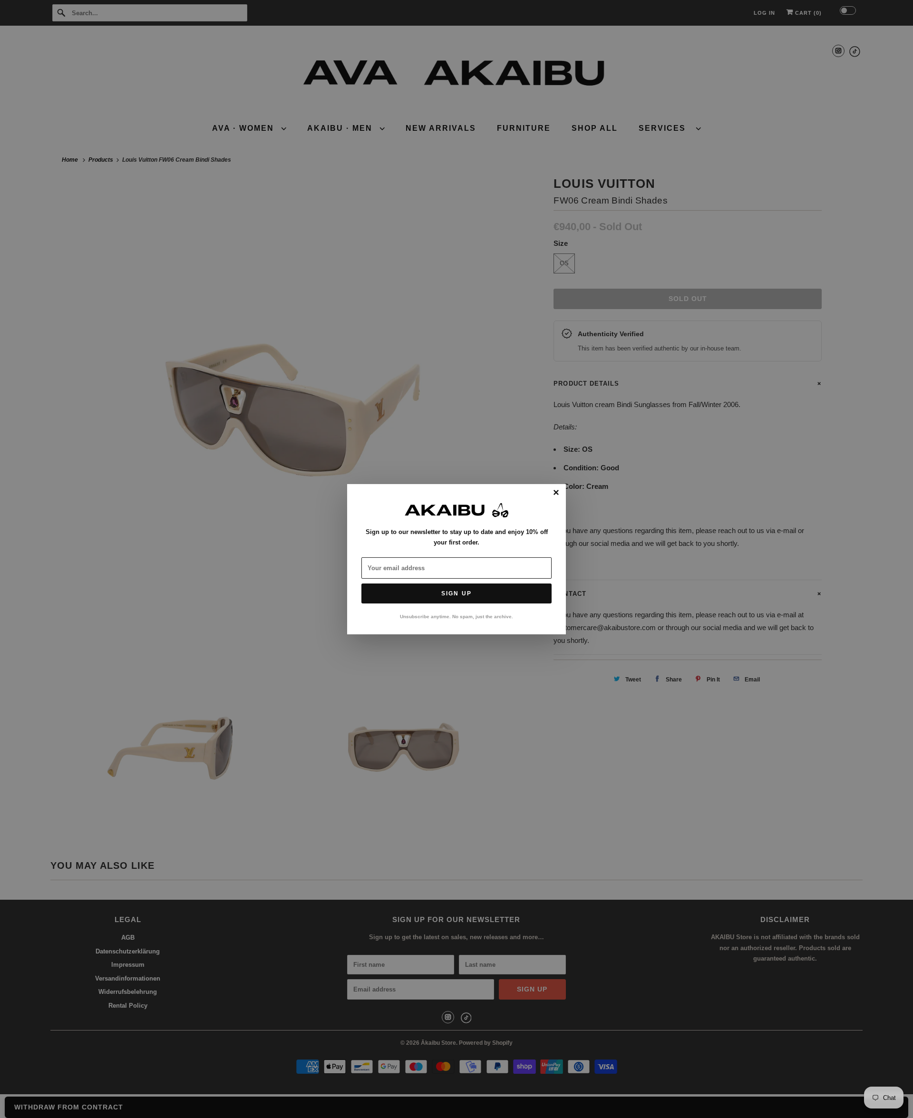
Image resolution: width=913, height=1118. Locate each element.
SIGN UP (456, 593)
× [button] (556, 492)
